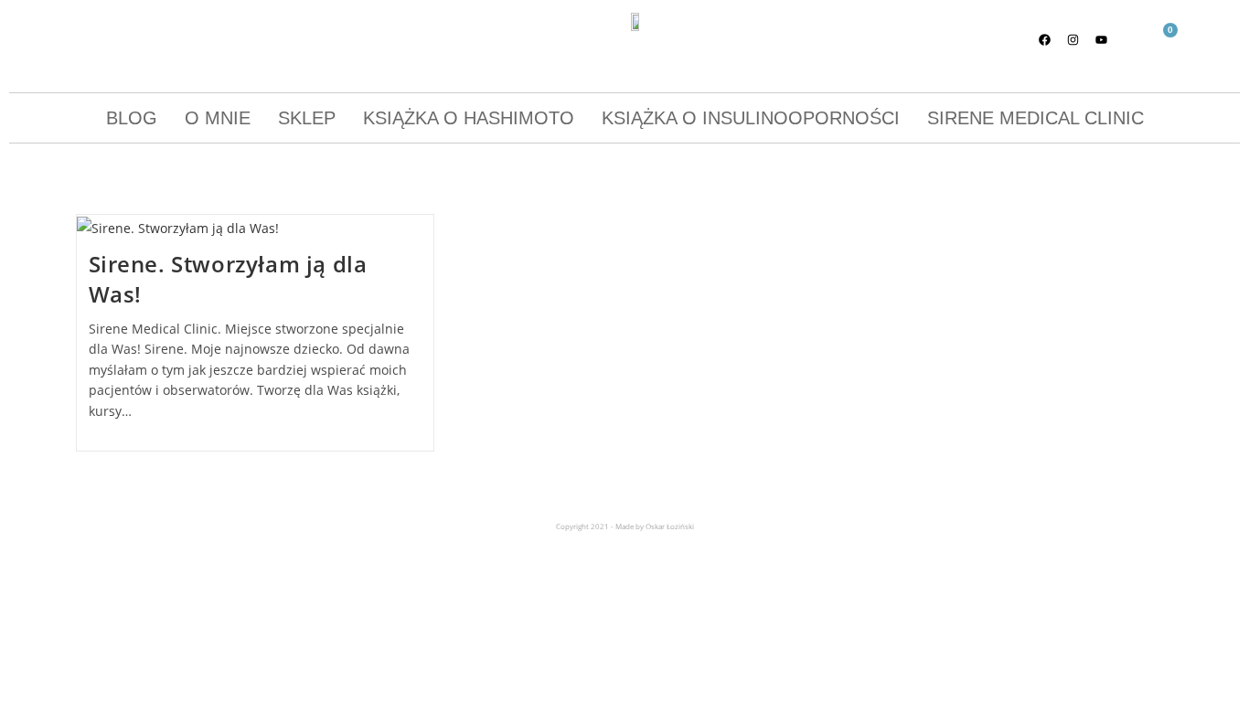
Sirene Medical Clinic (1035, 118)
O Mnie (218, 118)
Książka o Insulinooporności (751, 118)
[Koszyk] (1162, 40)
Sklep (307, 118)
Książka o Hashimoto (468, 118)
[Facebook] (1045, 39)
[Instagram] (1073, 39)
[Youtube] (1102, 39)
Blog (131, 118)
